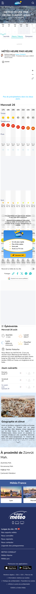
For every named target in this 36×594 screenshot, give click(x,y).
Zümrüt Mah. (24, 7)
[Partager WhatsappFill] (30, 273)
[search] (32, 3)
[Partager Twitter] (21, 273)
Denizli (18, 7)
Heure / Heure (17, 36)
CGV (21, 575)
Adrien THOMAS (20, 54)
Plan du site (29, 575)
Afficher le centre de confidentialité (19, 584)
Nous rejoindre (7, 539)
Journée (6, 36)
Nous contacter (7, 542)
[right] (34, 28)
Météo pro (5, 558)
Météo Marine (6, 555)
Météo (2, 7)
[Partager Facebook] (17, 273)
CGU (17, 575)
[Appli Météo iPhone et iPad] (10, 568)
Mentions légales (8, 575)
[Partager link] (13, 273)
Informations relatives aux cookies (19, 578)
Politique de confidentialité (11, 581)
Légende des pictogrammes (12, 545)
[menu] (3, 3)
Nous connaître (7, 535)
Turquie (6, 7)
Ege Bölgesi (12, 7)
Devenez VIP (19, 255)
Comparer (29, 36)
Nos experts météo (9, 532)
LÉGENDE (7, 61)
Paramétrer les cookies (28, 581)
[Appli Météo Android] (25, 568)
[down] (18, 442)
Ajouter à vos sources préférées (19, 278)
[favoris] (32, 13)
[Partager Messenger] (26, 273)
